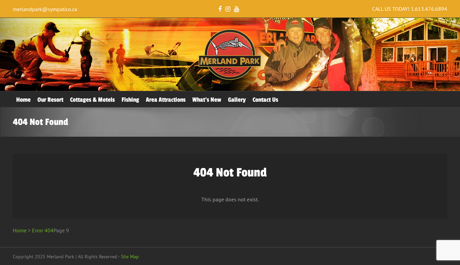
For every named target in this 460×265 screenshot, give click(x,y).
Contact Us (265, 99)
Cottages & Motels (92, 99)
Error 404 (43, 230)
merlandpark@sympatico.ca (45, 9)
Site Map (130, 257)
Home (23, 99)
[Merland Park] (230, 78)
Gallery (237, 99)
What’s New (206, 99)
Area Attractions (166, 99)
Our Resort (50, 99)
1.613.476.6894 (429, 8)
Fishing (130, 99)
